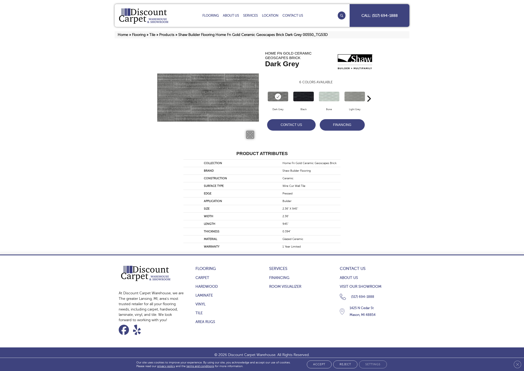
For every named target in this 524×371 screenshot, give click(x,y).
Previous (263, 92)
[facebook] (125, 330)
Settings (373, 364)
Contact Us (291, 125)
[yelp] (139, 330)
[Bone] (329, 96)
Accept (319, 364)
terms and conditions (200, 366)
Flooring (139, 35)
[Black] (303, 96)
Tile (152, 35)
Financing (342, 125)
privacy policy (166, 366)
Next (369, 92)
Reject (345, 364)
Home (123, 35)
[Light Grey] (354, 96)
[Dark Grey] (278, 96)
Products (166, 35)
